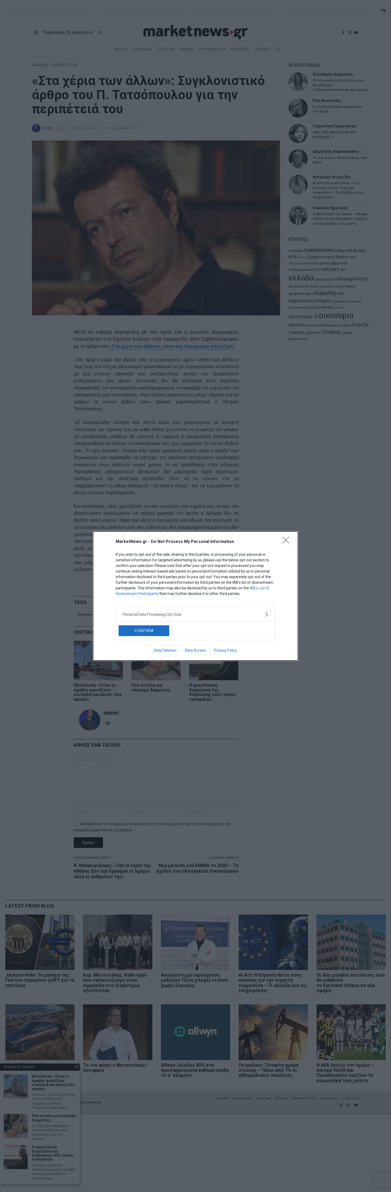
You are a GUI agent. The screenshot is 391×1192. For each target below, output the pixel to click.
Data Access (195, 650)
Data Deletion (165, 650)
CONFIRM (144, 631)
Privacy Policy (225, 650)
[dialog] (195, 596)
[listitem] (195, 614)
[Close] (287, 542)
